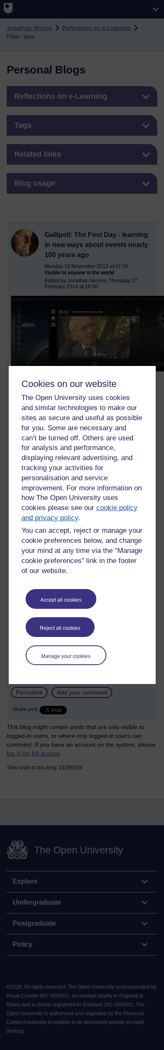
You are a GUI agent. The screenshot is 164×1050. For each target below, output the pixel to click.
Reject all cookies (60, 628)
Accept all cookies (61, 600)
